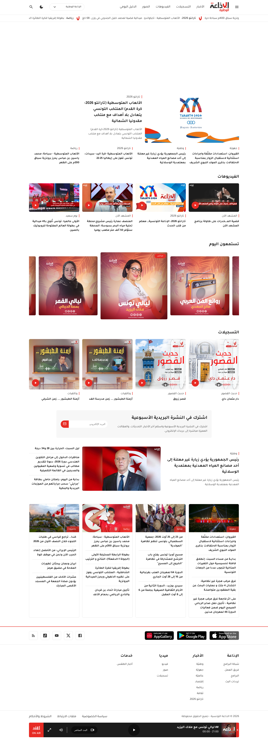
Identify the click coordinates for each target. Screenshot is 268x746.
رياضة (73, 148)
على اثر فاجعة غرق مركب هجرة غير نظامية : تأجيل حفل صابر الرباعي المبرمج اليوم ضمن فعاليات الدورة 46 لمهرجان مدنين (214, 606)
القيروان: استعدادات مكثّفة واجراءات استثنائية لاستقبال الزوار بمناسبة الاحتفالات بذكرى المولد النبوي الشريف (214, 158)
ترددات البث (232, 681)
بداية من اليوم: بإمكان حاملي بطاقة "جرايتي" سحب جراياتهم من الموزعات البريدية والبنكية (55, 484)
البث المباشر (80, 730)
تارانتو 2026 (133, 97)
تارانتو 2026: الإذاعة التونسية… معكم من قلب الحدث (162, 223)
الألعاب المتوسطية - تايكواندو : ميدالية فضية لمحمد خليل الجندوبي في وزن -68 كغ (163, 18)
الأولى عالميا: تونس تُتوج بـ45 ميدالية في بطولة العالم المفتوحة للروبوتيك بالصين (55, 226)
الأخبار (200, 7)
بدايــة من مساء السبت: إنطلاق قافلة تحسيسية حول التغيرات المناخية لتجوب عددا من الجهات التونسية (215, 566)
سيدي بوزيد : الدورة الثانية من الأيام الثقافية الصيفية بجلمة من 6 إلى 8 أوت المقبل (161, 590)
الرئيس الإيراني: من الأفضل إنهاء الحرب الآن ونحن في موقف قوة (55, 552)
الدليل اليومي (128, 7)
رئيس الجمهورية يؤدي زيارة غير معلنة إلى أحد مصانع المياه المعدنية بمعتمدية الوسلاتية (161, 158)
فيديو (165, 664)
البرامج (235, 676)
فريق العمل (232, 670)
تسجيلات (162, 676)
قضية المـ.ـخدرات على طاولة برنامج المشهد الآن (216, 223)
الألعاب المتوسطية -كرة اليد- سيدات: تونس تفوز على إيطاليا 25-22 (108, 156)
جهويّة (233, 148)
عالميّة (72, 529)
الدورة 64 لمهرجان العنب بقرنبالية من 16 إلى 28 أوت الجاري (161, 575)
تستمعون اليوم (224, 244)
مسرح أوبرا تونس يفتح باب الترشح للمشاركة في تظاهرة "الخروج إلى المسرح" (164, 559)
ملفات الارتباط (66, 716)
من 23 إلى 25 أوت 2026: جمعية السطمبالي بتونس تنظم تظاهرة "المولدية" (162, 542)
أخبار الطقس (125, 664)
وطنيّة (180, 148)
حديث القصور (229, 393)
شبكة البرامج (231, 664)
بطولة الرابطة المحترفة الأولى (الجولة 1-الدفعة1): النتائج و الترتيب (107, 557)
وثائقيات (126, 393)
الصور (146, 7)
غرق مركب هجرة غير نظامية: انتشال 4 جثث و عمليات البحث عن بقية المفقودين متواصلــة (214, 586)
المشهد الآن (229, 216)
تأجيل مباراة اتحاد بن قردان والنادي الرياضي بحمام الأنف (111, 592)
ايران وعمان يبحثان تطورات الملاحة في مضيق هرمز (58, 566)
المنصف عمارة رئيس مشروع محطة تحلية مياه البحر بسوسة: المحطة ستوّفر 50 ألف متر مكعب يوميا (110, 226)
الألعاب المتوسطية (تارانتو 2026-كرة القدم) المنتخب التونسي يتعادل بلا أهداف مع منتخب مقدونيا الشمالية (113, 112)
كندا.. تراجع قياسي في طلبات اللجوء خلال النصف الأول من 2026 (54, 539)
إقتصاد (199, 681)
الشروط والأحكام (40, 716)
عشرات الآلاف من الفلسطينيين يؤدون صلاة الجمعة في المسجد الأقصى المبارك (55, 582)
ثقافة (180, 529)
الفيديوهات (163, 7)
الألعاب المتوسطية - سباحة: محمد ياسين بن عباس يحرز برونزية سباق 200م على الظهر (56, 158)
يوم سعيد (71, 216)
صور (165, 670)
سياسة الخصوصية (94, 716)
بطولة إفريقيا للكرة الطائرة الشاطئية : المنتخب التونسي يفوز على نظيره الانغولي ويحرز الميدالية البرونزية (107, 575)
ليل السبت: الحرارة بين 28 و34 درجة (57, 448)
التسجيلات (183, 7)
